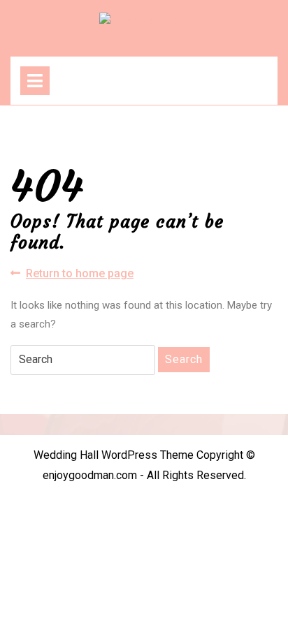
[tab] (35, 80)
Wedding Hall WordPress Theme (114, 455)
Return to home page (80, 274)
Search (184, 359)
